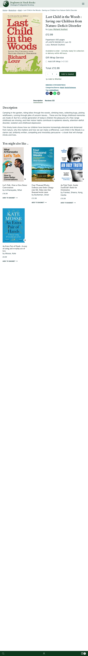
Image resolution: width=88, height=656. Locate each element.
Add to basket (67, 74)
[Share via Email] (58, 93)
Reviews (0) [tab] (50, 101)
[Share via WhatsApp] (54, 93)
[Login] (44, 653)
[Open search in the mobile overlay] (3, 653)
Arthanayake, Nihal (13, 190)
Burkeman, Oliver (41, 195)
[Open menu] (83, 4)
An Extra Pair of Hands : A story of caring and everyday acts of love (15, 248)
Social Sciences (70, 87)
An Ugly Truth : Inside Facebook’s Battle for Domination (69, 187)
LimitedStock (53, 90)
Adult (20, 10)
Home (5, 10)
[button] (53, 79)
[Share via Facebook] (47, 93)
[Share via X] (51, 93)
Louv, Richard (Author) (58, 29)
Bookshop (12, 10)
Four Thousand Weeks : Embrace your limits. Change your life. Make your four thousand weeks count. (43, 188)
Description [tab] (38, 101)
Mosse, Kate (10, 253)
